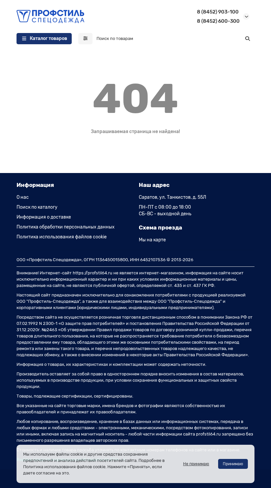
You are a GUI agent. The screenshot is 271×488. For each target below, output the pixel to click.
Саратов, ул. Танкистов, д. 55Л (172, 197)
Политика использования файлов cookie (62, 237)
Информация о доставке (44, 217)
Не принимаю (196, 464)
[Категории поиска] (85, 38)
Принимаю (233, 464)
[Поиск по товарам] (247, 38)
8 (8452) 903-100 (218, 12)
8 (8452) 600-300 (218, 21)
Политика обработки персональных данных (66, 227)
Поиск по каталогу (37, 207)
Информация (35, 185)
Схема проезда (160, 227)
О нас (23, 197)
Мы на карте (152, 240)
